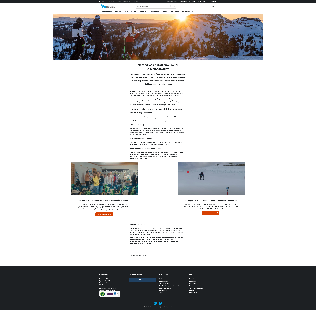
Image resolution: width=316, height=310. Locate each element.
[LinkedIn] (155, 303)
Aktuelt (161, 292)
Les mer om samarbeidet (104, 214)
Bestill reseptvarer (187, 11)
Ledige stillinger (163, 290)
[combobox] (156, 6)
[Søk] (170, 6)
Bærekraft (102, 1)
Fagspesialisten (112, 1)
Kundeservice (193, 281)
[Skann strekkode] (174, 6)
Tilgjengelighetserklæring (196, 288)
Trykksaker (135, 1)
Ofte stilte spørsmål (194, 283)
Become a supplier (194, 295)
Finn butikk (192, 279)
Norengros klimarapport (165, 288)
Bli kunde (191, 290)
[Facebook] (160, 303)
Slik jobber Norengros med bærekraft (169, 286)
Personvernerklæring (194, 286)
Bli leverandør (193, 292)
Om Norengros (163, 279)
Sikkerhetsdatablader (124, 1)
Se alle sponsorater (142, 255)
